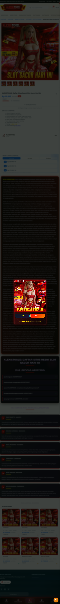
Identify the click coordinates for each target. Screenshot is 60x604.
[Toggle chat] (56, 600)
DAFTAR (37, 315)
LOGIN (22, 315)
